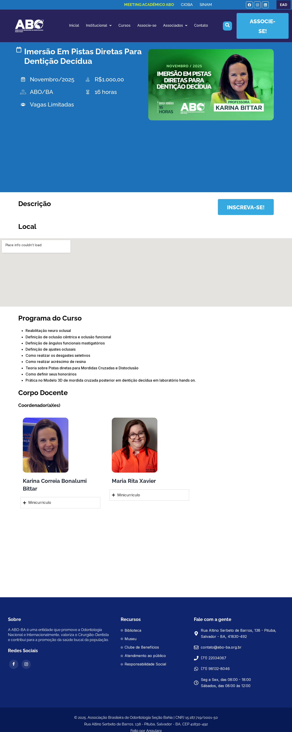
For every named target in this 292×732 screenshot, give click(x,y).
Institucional (96, 25)
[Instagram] (257, 4)
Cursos (124, 25)
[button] (99, 25)
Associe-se (146, 25)
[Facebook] (249, 4)
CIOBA (187, 4)
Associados (173, 25)
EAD (283, 5)
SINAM (206, 4)
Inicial (74, 25)
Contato (201, 25)
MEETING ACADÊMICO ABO (149, 4)
